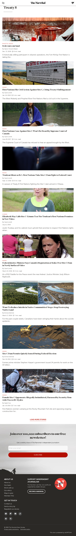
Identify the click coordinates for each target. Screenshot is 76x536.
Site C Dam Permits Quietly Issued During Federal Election (29, 353)
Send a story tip (9, 506)
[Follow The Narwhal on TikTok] (20, 514)
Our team (7, 485)
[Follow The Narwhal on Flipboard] (11, 514)
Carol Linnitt (8, 93)
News (4, 87)
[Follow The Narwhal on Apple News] (6, 518)
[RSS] (11, 518)
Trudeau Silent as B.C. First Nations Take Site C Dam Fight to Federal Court (37, 175)
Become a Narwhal (36, 491)
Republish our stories (11, 509)
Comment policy (25, 529)
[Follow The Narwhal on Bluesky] (6, 514)
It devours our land (11, 46)
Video (4, 214)
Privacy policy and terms (11, 529)
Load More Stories (38, 419)
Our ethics (8, 490)
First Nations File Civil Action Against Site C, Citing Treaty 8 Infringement (36, 89)
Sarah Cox (7, 403)
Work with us (8, 488)
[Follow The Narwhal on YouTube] (16, 514)
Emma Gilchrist (9, 313)
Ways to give (8, 493)
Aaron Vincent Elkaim (11, 49)
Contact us (8, 504)
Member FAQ (9, 496)
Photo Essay (7, 43)
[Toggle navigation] (3, 3)
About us (7, 482)
